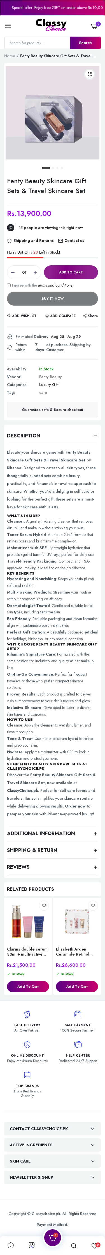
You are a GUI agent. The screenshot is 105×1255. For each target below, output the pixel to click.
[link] (44, 906)
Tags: (12, 392)
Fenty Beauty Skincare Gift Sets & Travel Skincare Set (46, 186)
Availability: (17, 369)
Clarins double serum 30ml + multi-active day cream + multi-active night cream (27, 952)
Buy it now (52, 298)
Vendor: (14, 376)
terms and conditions (55, 285)
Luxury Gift (49, 384)
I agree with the (42, 285)
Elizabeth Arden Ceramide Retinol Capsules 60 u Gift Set (74, 952)
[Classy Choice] (51, 26)
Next (94, 947)
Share (93, 316)
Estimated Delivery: (32, 336)
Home (9, 56)
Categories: (17, 384)
